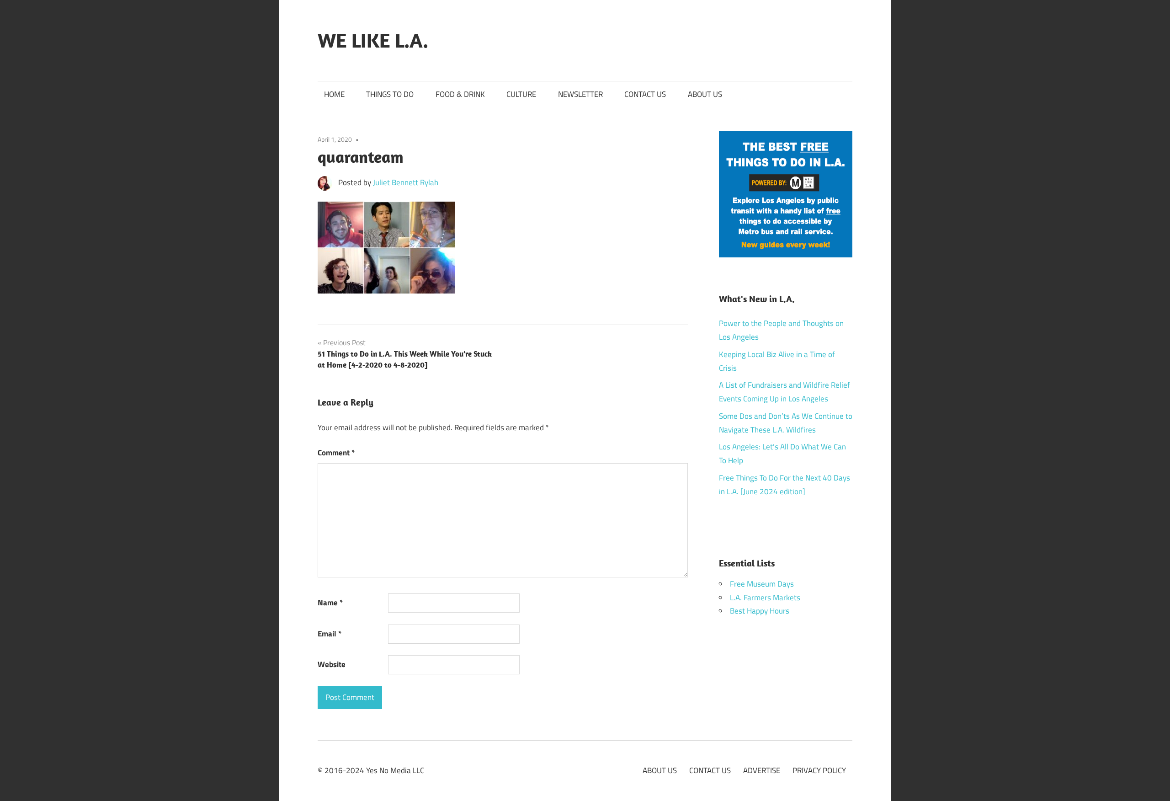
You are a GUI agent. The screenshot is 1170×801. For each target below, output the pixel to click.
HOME (334, 94)
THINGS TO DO (390, 94)
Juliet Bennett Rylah (405, 182)
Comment (336, 453)
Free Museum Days (762, 584)
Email (329, 634)
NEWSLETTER (580, 94)
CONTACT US (645, 94)
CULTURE (521, 94)
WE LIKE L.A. (373, 40)
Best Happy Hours (759, 611)
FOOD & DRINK (460, 94)
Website (332, 664)
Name (330, 603)
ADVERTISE (761, 770)
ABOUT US (705, 94)
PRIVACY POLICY (819, 770)
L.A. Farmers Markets (765, 597)
